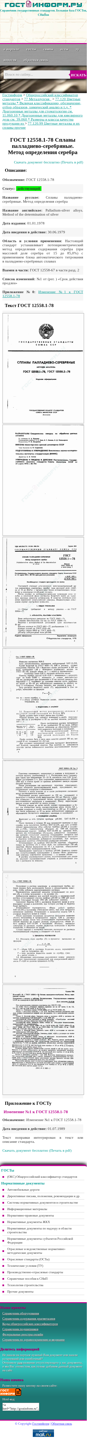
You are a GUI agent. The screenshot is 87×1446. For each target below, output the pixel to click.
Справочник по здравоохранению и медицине (33, 1339)
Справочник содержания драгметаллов (28, 1318)
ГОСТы (31, 49)
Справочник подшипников (20, 1329)
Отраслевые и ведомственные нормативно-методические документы (36, 1251)
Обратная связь (36, 60)
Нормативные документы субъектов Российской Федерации (40, 1240)
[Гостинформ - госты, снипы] (43, 6)
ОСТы (64, 49)
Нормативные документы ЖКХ (28, 1222)
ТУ (77, 49)
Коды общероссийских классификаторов (30, 1324)
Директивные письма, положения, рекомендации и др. (43, 1196)
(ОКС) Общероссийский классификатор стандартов (42, 1176)
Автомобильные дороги (23, 1189)
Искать (78, 75)
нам (19, 1362)
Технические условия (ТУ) (25, 1265)
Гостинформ (12, 95)
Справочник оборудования (20, 1313)
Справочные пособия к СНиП (27, 1278)
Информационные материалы (27, 1209)
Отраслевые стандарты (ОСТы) (28, 1259)
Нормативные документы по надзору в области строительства (39, 1230)
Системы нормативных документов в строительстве (42, 1202)
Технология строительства (25, 1285)
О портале (11, 49)
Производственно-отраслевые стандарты (35, 1272)
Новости (10, 60)
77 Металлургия (37, 99)
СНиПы (48, 49)
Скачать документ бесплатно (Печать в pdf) (48, 162)
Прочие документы (20, 1291)
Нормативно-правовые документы (30, 1215)
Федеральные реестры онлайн (22, 1334)
